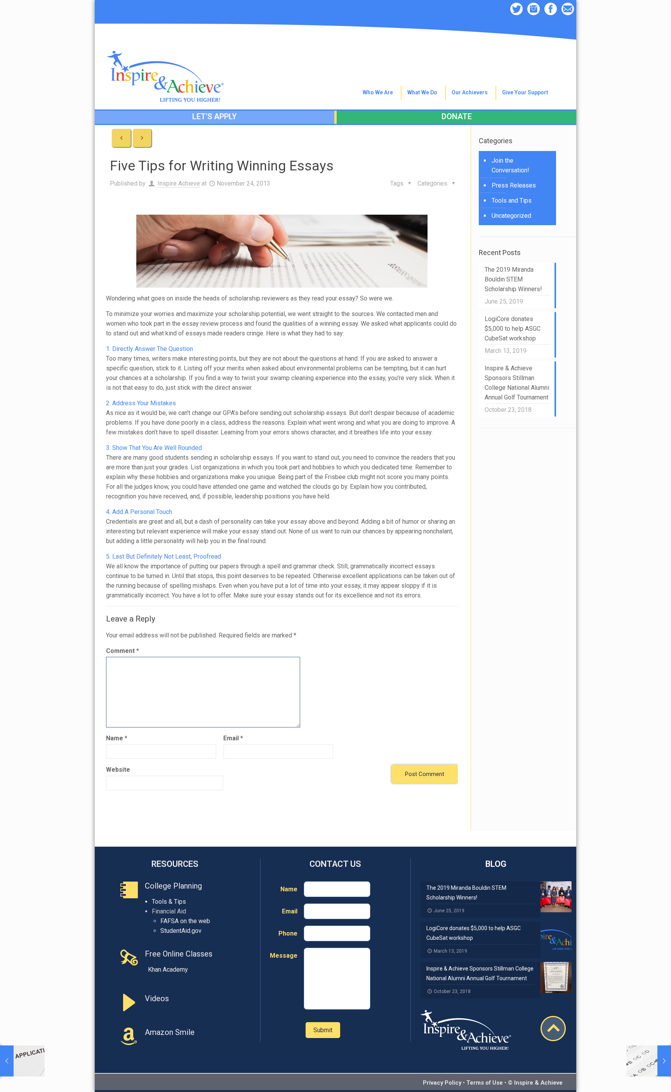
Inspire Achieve (179, 183)
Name (116, 738)
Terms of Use (484, 1082)
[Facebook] (550, 10)
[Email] (567, 10)
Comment (122, 651)
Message (283, 955)
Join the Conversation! (510, 165)
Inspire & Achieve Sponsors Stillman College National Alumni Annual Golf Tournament (517, 383)
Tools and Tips (512, 200)
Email (233, 738)
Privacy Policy (442, 1082)
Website (118, 769)
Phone (287, 933)
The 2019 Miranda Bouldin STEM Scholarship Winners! (513, 279)
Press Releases (514, 185)
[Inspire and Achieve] (165, 59)
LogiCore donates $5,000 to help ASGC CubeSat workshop (513, 328)
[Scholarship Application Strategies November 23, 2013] (22, 1060)
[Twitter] (516, 10)
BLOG (495, 864)
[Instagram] (533, 10)
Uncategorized (511, 215)
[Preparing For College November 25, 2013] (648, 1060)
